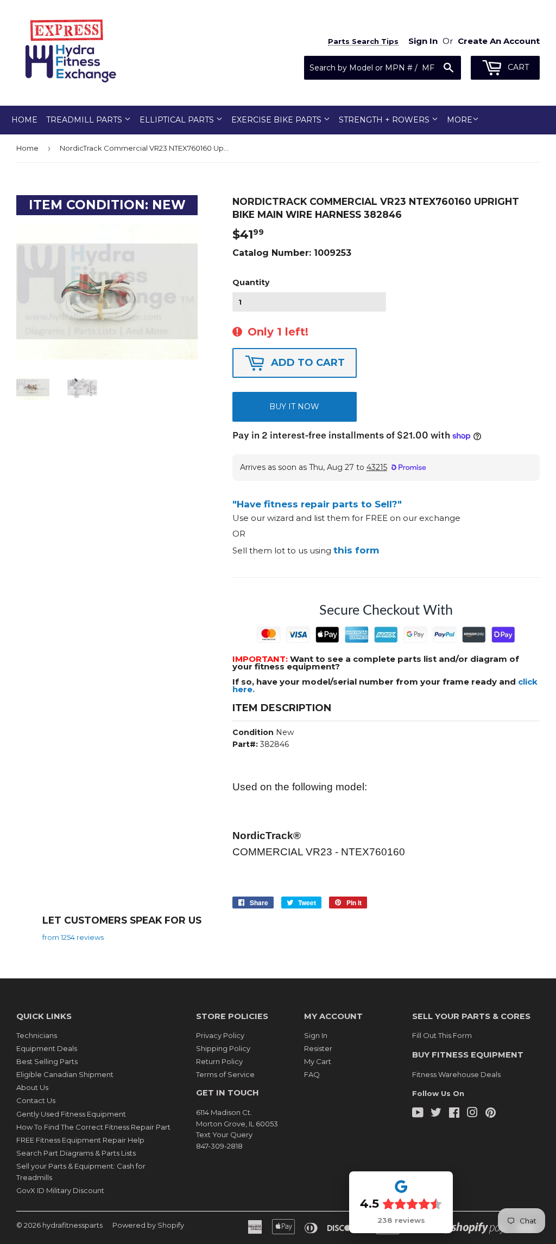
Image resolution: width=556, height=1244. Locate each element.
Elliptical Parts (178, 120)
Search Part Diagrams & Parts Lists (76, 1153)
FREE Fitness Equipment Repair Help (80, 1140)
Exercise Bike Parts (277, 120)
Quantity (250, 282)
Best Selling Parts (47, 1061)
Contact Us (35, 1100)
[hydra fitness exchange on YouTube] (418, 1114)
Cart (517, 67)
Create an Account (499, 41)
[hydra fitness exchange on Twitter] (436, 1114)
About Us (32, 1087)
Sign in (423, 41)
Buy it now (294, 406)
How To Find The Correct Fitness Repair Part (93, 1127)
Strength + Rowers (385, 120)
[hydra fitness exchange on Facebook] (454, 1114)
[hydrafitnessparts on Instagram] (472, 1114)
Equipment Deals (46, 1048)
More (459, 120)
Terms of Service (225, 1074)
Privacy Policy (220, 1035)
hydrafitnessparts (72, 1225)
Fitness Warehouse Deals (456, 1074)
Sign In (315, 1035)
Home (24, 120)
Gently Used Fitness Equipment (71, 1114)
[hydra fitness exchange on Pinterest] (490, 1114)
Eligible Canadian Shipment (64, 1074)
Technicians (36, 1035)
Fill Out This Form (442, 1035)
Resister (318, 1048)
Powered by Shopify (148, 1225)
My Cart (317, 1061)
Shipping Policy (223, 1048)
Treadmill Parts (85, 120)
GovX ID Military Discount (60, 1190)
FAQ (312, 1074)
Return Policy (219, 1061)
